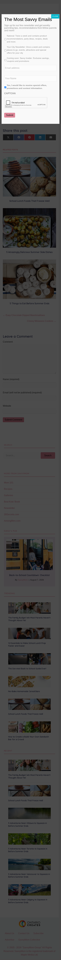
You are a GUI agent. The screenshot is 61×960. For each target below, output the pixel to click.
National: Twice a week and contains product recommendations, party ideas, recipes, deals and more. (27, 39)
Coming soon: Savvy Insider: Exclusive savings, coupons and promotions (28, 59)
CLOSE (55, 16)
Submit (9, 115)
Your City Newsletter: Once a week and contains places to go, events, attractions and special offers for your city (28, 50)
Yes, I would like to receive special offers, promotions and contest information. (27, 86)
